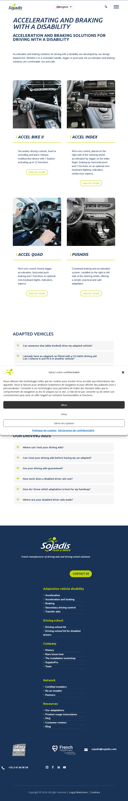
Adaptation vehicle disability (63, 588)
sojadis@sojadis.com (104, 749)
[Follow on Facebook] (53, 767)
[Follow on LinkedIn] (58, 767)
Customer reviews (55, 722)
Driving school (53, 620)
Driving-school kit (55, 627)
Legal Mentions (78, 792)
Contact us (81, 573)
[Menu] (116, 6)
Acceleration (52, 595)
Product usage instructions (61, 714)
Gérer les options (64, 423)
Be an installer (53, 690)
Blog (48, 726)
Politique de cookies (44, 430)
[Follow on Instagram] (47, 767)
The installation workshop (60, 658)
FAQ (47, 718)
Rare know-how (54, 654)
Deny (64, 414)
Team (48, 666)
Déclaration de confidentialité (76, 430)
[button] (123, 372)
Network (49, 680)
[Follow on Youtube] (64, 767)
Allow (64, 405)
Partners (50, 695)
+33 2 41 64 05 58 (18, 767)
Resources (50, 703)
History (49, 650)
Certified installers (56, 686)
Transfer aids (52, 611)
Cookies (95, 792)
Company (49, 643)
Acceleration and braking (59, 599)
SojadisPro (51, 662)
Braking (49, 603)
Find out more (37, 172)
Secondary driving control (60, 607)
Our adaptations (54, 710)
